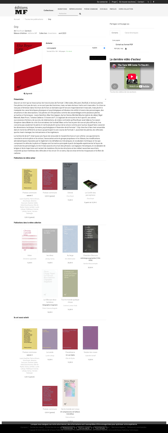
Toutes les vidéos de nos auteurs (123, 92)
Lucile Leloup (50, 356)
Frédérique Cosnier (32, 209)
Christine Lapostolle (29, 259)
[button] (28, 66)
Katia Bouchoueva (27, 205)
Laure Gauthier (24, 199)
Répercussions (75, 9)
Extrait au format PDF (124, 45)
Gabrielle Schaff (90, 356)
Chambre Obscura (90, 255)
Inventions (62, 9)
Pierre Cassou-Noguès (49, 308)
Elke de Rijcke (70, 358)
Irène (30, 255)
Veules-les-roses (90, 352)
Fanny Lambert (30, 207)
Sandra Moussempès (90, 263)
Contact (141, 2)
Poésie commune (91, 9)
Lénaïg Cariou (26, 211)
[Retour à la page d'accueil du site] (24, 10)
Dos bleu (103, 9)
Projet (114, 2)
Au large (70, 255)
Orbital (70, 193)
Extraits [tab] (115, 33)
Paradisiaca (70, 352)
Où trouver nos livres (127, 2)
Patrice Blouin (34, 199)
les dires (50, 255)
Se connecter (102, 2)
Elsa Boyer (20, 31)
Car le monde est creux (70, 409)
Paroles (113, 9)
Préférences (68, 428)
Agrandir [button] (28, 94)
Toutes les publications (34, 19)
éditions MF (32, 33)
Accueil (17, 19)
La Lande (49, 352)
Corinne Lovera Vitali (70, 305)
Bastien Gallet (33, 203)
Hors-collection (126, 9)
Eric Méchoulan (70, 259)
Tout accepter (84, 428)
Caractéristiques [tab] (131, 33)
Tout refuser (100, 428)
